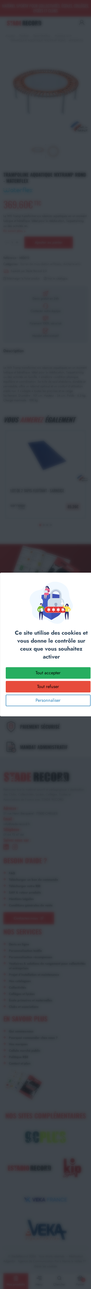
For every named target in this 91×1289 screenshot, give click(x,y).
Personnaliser (48, 700)
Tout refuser (48, 686)
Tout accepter (48, 673)
